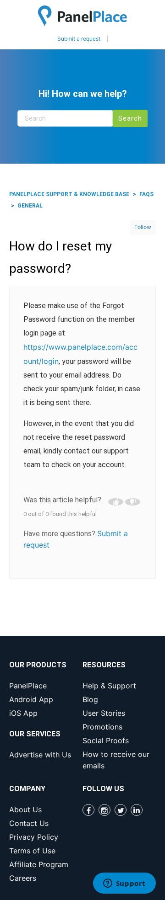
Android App (31, 699)
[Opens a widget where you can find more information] (124, 884)
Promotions (102, 726)
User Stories (103, 713)
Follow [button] (142, 227)
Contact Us (29, 823)
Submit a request (78, 38)
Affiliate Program (38, 864)
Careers (22, 878)
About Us (25, 809)
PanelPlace (28, 685)
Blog (90, 699)
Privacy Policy (33, 836)
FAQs (146, 194)
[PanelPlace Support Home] (82, 15)
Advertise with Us (40, 754)
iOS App (23, 713)
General (30, 205)
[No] (132, 502)
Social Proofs (105, 740)
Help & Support (109, 685)
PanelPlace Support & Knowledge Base (69, 194)
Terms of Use (32, 850)
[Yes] (115, 502)
